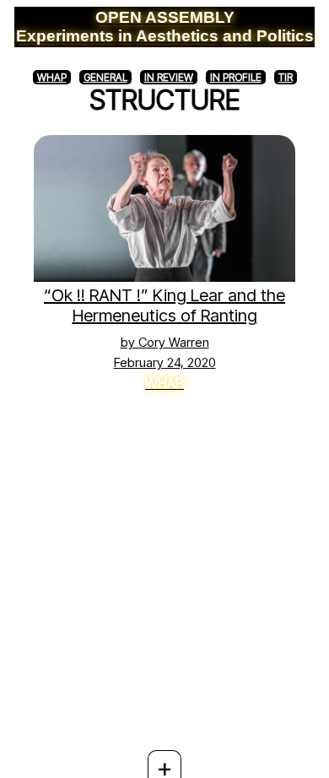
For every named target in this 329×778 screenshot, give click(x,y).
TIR (285, 77)
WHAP (52, 77)
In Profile (236, 77)
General (105, 77)
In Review (168, 77)
